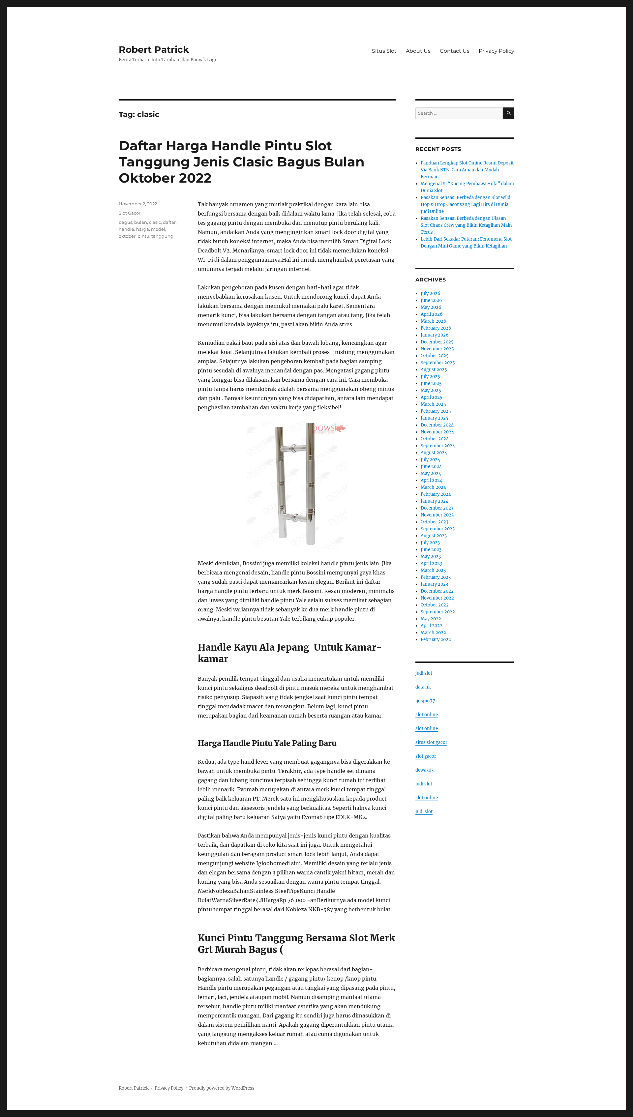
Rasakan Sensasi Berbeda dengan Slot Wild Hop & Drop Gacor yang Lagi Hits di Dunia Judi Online (465, 204)
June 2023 (431, 549)
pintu (143, 236)
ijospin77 (425, 701)
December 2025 (437, 342)
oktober (127, 236)
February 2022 (436, 639)
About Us (418, 51)
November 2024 (437, 432)
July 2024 (430, 459)
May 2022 (431, 619)
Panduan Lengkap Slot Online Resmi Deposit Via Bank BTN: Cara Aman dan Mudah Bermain (467, 170)
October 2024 (435, 439)
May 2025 (431, 390)
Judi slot (424, 811)
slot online (426, 715)
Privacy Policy (496, 51)
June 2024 (431, 466)
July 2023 (430, 542)
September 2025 (438, 363)
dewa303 (424, 770)
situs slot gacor (431, 742)
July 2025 (430, 376)
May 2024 (431, 473)
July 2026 (430, 293)
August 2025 (434, 369)
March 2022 (433, 632)
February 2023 (436, 577)
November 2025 (437, 349)
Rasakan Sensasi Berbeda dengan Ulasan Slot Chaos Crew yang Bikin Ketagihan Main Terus (466, 225)
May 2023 (431, 556)
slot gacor (425, 756)
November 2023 (437, 515)
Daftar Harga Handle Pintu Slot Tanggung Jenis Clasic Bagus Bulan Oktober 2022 (242, 161)
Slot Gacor (129, 213)
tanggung (162, 236)
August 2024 (434, 453)
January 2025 (434, 418)
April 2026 (432, 314)
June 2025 (431, 383)
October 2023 (434, 522)
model (158, 229)
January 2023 (434, 584)
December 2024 (437, 425)
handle (126, 229)
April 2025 (431, 397)
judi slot (423, 673)
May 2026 (431, 307)
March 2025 (433, 404)
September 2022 (438, 612)
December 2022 (437, 591)
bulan (140, 222)
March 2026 (433, 321)
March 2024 (433, 487)
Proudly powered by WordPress (222, 1088)
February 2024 (436, 494)
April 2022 (431, 626)
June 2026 (431, 300)
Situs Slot (384, 51)
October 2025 (435, 356)
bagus (125, 222)
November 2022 (437, 598)
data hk (423, 687)
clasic (155, 222)
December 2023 (437, 508)
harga (142, 229)
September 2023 (438, 529)
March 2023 (433, 570)
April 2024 (431, 480)
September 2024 (438, 446)
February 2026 (436, 328)
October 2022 (435, 605)
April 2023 (431, 563)
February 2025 (436, 411)
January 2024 (434, 501)
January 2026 (435, 335)
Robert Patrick (154, 49)
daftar (169, 222)
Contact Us (454, 51)
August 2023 (434, 536)
